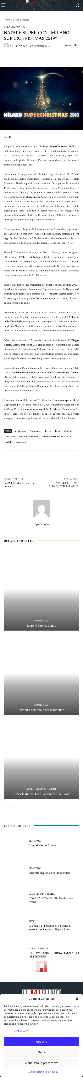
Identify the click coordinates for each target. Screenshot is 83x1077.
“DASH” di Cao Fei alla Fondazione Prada (41, 794)
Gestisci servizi (22, 1030)
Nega (41, 1052)
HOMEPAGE (41, 620)
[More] (56, 58)
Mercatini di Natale (28, 436)
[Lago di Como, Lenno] (41, 589)
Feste (57, 431)
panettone (21, 441)
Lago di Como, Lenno (41, 625)
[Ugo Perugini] (7, 45)
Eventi (48, 431)
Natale (8, 441)
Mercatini (10, 436)
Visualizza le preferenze (41, 1063)
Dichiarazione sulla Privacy (43, 1071)
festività (68, 431)
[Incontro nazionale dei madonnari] (41, 673)
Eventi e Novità (21, 19)
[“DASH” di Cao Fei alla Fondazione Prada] (41, 757)
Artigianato (20, 431)
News (32, 921)
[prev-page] (6, 806)
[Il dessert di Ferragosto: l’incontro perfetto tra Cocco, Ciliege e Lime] (15, 925)
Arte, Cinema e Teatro (41, 789)
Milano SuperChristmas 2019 (56, 436)
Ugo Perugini (21, 45)
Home (7, 19)
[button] (77, 999)
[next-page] (12, 806)
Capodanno (35, 431)
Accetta (41, 1041)
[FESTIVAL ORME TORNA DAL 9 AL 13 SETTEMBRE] (15, 953)
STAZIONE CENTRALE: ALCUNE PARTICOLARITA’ (64, 485)
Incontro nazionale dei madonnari (41, 710)
